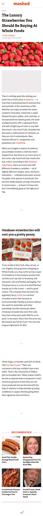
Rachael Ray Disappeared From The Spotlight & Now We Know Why (32, 461)
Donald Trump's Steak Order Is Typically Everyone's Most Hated (31, 493)
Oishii (19, 295)
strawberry (28, 99)
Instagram (37, 259)
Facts (4, 10)
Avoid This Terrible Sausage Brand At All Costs (10, 459)
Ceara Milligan (9, 35)
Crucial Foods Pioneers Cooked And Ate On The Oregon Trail (11, 492)
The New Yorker (13, 365)
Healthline (20, 143)
